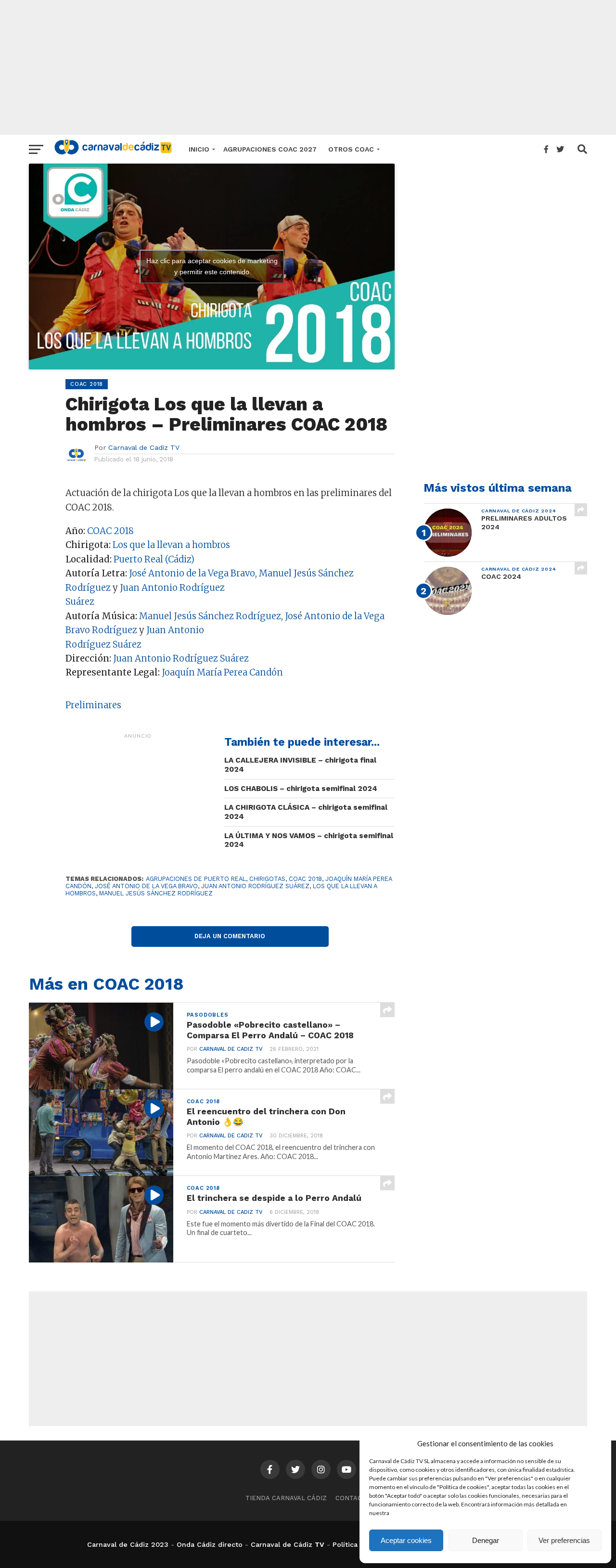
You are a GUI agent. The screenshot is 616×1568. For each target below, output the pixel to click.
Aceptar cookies (406, 1540)
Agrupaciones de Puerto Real (196, 878)
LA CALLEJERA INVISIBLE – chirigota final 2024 (300, 765)
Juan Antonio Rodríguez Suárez (181, 658)
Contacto (353, 1498)
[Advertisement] (308, 67)
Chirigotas (267, 878)
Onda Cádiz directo (210, 1544)
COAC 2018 (110, 530)
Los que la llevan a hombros (171, 544)
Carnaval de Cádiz (281, 1544)
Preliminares (93, 705)
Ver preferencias (564, 1540)
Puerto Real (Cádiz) (154, 559)
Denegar (485, 1540)
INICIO (199, 149)
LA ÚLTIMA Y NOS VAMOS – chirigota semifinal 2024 (308, 840)
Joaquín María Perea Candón (222, 672)
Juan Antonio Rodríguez (172, 587)
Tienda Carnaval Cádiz (286, 1498)
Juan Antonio (175, 630)
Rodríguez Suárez (103, 644)
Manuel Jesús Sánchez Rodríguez (210, 616)
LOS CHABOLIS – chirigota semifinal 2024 (300, 788)
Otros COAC (351, 149)
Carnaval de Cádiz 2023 (127, 1544)
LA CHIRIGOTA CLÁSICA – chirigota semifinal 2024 (305, 812)
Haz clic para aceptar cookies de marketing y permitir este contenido (212, 266)
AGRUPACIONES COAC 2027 (270, 149)
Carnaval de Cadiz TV (144, 447)
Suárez (79, 601)
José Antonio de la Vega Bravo (192, 573)
